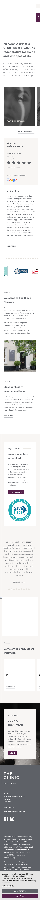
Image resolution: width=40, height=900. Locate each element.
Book (38, 17)
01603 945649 (9, 807)
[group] (19, 106)
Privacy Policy (8, 886)
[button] (4, 132)
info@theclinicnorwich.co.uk (14, 811)
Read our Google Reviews (16, 175)
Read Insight (15, 492)
